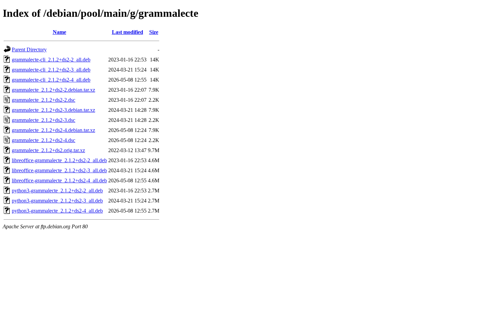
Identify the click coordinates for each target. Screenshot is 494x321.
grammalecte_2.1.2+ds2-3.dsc (43, 120)
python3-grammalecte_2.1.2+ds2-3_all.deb (57, 200)
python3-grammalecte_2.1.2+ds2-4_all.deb (57, 211)
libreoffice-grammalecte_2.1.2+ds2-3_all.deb (59, 170)
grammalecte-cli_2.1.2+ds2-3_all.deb (51, 70)
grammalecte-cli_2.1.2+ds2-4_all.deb (51, 80)
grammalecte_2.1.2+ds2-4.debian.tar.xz (53, 130)
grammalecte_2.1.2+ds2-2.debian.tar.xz (53, 90)
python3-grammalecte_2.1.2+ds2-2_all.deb (57, 190)
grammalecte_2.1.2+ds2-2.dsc (43, 100)
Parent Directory (29, 49)
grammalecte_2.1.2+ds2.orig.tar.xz (48, 150)
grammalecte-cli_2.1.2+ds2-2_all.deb (51, 59)
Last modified (127, 32)
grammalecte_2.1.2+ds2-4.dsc (43, 140)
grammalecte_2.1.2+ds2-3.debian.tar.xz (53, 110)
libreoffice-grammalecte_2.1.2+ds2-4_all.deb (59, 180)
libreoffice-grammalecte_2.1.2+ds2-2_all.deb (59, 160)
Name (59, 32)
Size (153, 32)
